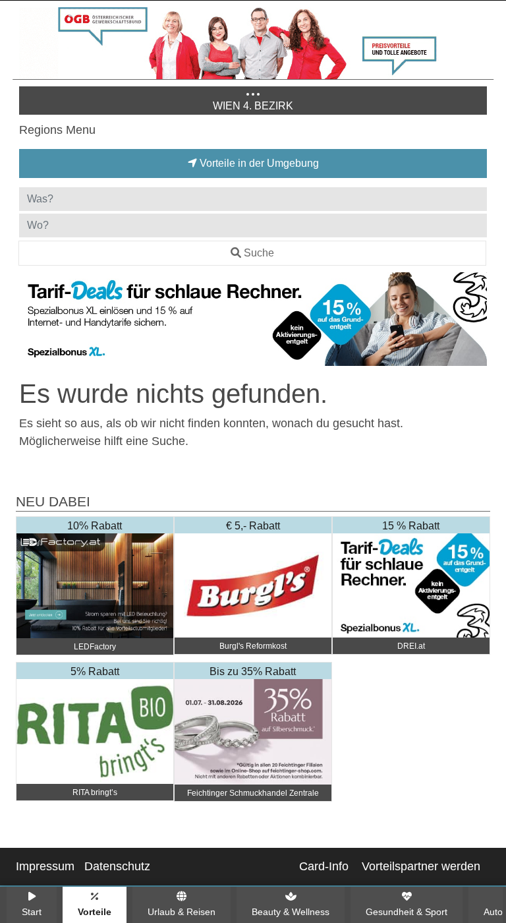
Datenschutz (117, 866)
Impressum (45, 866)
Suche (259, 252)
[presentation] (32, 321)
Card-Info (324, 866)
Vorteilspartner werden (421, 866)
